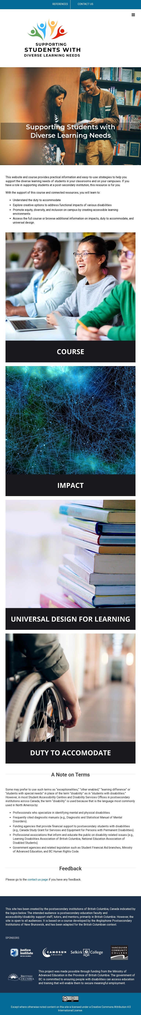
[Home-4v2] (70, 501)
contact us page (38, 879)
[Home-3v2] (70, 635)
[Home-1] (70, 233)
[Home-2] (70, 367)
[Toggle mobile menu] (133, 15)
